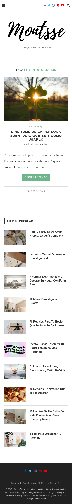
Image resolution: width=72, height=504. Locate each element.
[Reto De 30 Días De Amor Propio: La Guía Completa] (15, 237)
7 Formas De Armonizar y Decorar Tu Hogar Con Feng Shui (48, 280)
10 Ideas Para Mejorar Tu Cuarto (45, 301)
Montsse (43, 144)
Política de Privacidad (49, 483)
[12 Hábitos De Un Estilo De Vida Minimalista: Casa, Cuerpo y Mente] (15, 416)
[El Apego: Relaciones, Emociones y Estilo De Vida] (15, 371)
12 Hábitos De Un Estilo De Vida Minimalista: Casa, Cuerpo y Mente (47, 415)
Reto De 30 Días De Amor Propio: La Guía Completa (46, 233)
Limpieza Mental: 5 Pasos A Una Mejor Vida (47, 256)
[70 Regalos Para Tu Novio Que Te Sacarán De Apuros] (15, 327)
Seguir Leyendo (36, 177)
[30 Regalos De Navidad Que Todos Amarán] (15, 394)
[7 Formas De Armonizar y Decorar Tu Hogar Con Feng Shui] (15, 282)
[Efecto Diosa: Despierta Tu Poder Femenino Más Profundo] (15, 349)
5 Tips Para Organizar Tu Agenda (45, 435)
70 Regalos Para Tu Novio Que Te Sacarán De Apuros (47, 323)
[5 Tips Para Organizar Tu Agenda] (15, 439)
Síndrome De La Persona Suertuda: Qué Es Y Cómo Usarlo (36, 135)
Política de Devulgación (23, 483)
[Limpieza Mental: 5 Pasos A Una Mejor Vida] (15, 259)
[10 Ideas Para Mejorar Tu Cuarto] (15, 304)
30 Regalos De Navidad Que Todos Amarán (47, 390)
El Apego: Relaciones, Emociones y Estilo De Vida (47, 368)
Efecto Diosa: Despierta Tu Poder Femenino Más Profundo (47, 347)
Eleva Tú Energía (36, 126)
